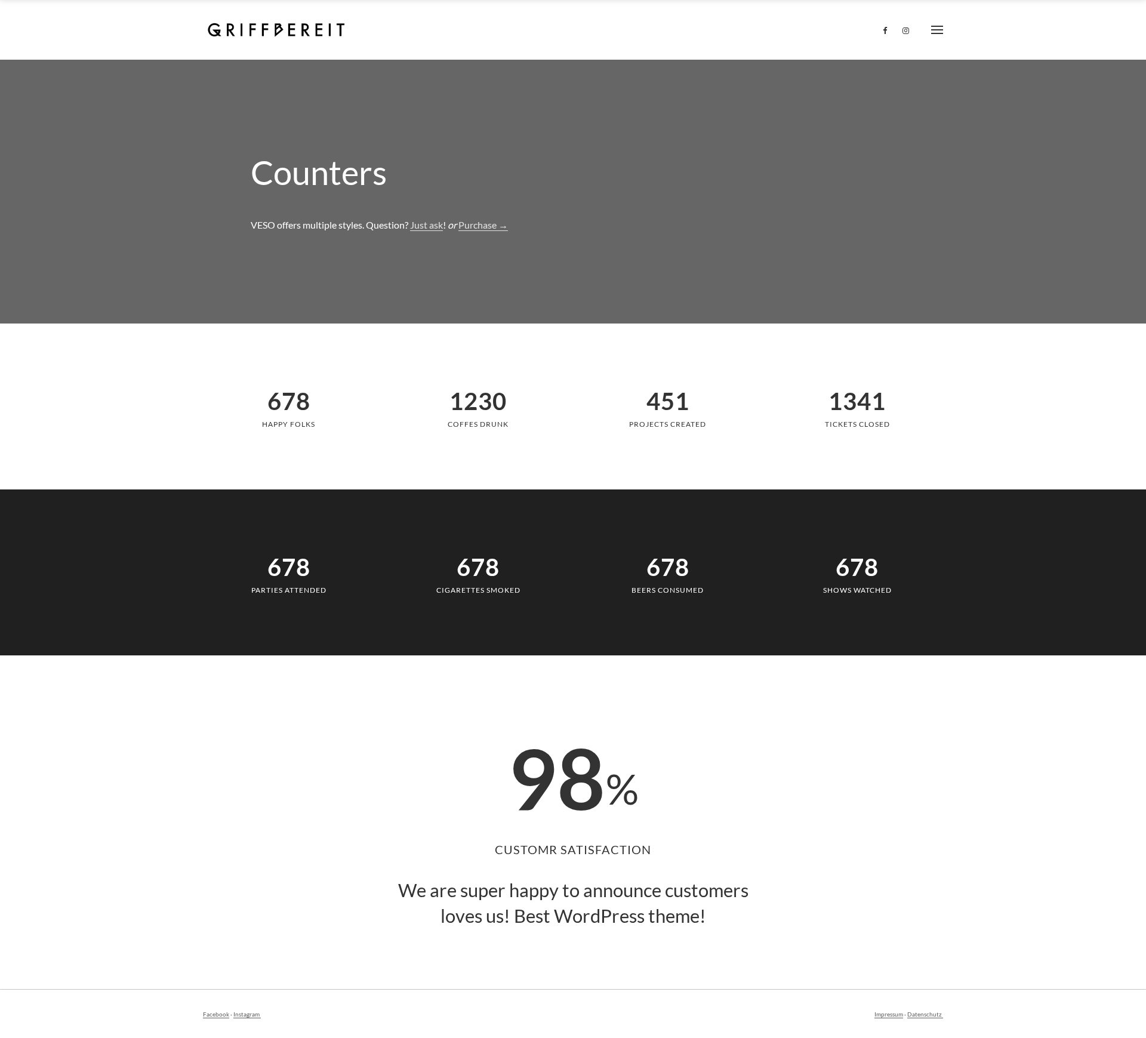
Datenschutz (925, 1014)
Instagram (247, 1014)
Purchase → (483, 224)
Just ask (426, 224)
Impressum (888, 1014)
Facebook (216, 1014)
